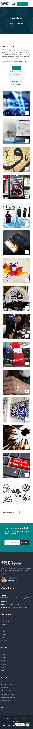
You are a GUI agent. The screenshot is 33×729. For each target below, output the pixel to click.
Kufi (2, 671)
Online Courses (6, 684)
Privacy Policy (6, 701)
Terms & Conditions (8, 694)
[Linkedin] (14, 725)
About (3, 634)
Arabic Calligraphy (7, 621)
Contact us (22, 3)
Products (4, 688)
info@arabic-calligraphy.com (17, 607)
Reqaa (3, 658)
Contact (4, 641)
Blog (2, 638)
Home (12, 23)
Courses (4, 628)
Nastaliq (4, 667)
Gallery (3, 631)
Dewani (4, 664)
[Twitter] (9, 725)
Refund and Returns (8, 697)
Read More (12, 580)
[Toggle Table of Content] (17, 512)
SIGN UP (24, 543)
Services (4, 625)
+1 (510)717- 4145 (13, 604)
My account (5, 691)
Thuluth (4, 661)
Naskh (3, 654)
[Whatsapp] (27, 724)
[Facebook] (4, 725)
